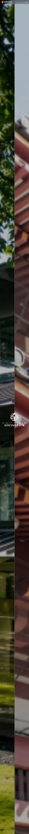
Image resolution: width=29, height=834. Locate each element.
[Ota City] (6, 2)
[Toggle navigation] (26, 2)
